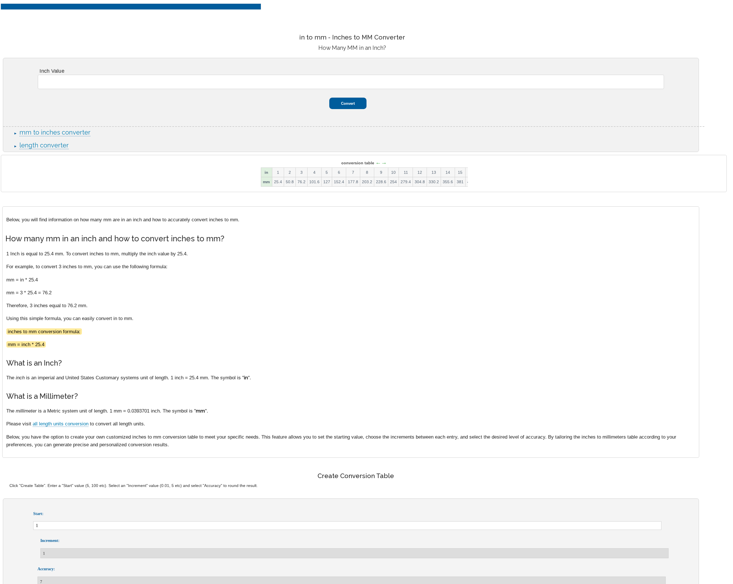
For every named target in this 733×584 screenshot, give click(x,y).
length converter (44, 145)
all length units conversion (60, 424)
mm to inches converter (54, 132)
